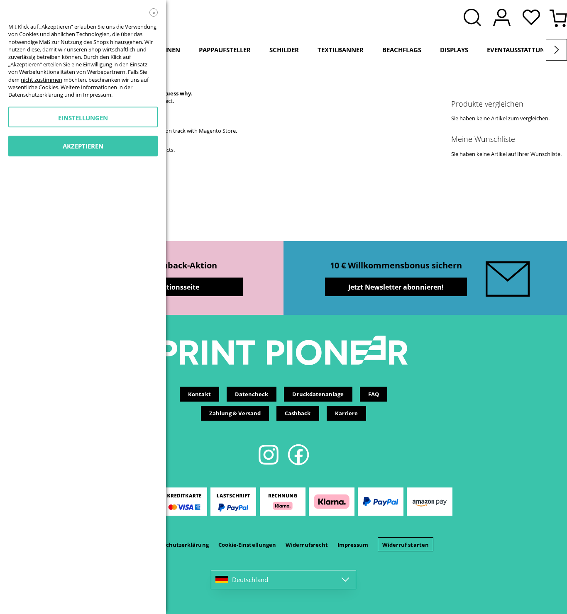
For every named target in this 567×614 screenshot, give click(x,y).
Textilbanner (341, 50)
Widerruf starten (405, 544)
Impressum (352, 544)
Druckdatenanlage (318, 394)
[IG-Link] (269, 464)
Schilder (284, 50)
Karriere (346, 413)
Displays (454, 50)
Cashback (298, 413)
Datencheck (252, 394)
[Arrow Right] (556, 50)
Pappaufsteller (225, 50)
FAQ (373, 394)
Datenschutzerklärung (177, 544)
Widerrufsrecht (307, 544)
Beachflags (401, 50)
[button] (533, 18)
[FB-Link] (298, 464)
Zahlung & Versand (235, 413)
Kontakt (199, 394)
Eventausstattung (518, 50)
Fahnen (167, 50)
